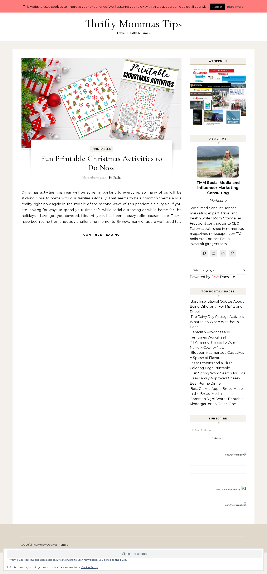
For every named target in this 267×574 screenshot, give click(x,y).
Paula (117, 177)
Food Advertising (232, 454)
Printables (101, 148)
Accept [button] (217, 6)
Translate (227, 277)
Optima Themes (57, 544)
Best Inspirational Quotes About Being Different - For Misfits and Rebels (217, 307)
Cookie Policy (89, 567)
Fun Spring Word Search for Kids (217, 373)
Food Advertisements (226, 489)
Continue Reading (101, 234)
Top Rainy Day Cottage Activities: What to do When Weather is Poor (217, 322)
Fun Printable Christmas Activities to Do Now (101, 163)
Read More (235, 7)
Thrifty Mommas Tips (133, 23)
